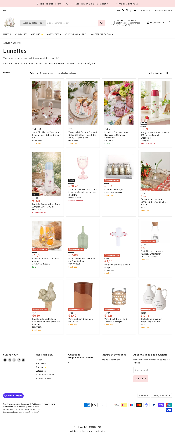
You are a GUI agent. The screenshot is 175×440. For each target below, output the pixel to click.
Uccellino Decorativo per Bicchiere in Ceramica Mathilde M (116, 135)
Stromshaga (109, 270)
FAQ (5, 10)
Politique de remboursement (43, 404)
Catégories (53, 34)
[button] (156, 22)
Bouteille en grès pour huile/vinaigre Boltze (151, 320)
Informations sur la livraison (14, 407)
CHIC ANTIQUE (74, 264)
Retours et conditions (110, 359)
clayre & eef (37, 140)
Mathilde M (108, 140)
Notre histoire (33, 407)
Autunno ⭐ (37, 34)
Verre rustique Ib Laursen (80, 319)
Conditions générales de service (16, 404)
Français (144, 10)
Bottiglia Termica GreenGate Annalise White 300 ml (46, 205)
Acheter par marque (75, 34)
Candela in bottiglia (113, 189)
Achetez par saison (101, 34)
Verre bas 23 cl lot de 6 (115, 319)
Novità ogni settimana (127, 4)
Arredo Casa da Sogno (113, 192)
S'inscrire (140, 378)
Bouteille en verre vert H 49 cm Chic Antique (81, 259)
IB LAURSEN (37, 327)
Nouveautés (21, 34)
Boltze (143, 207)
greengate (145, 140)
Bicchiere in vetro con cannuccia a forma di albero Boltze (154, 202)
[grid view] (166, 73)
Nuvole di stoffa (74, 198)
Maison (7, 34)
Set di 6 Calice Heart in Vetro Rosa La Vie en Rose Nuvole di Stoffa (82, 192)
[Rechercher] (101, 23)
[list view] (170, 73)
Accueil (6, 43)
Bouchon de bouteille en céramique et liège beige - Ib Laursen (46, 322)
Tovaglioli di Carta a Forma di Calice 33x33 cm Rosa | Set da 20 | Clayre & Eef (82, 135)
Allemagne (162, 10)
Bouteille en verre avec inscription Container (152, 252)
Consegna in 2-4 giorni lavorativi (92, 4)
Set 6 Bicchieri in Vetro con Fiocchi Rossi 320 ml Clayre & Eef (46, 135)
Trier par (34, 73)
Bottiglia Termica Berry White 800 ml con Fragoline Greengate (155, 135)
